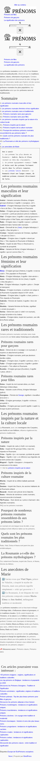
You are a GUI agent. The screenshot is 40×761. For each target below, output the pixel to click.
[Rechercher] (20, 23)
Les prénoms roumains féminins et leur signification (20, 108)
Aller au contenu (20, 5)
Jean (20, 227)
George (21, 395)
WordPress (27, 756)
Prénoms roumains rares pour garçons (17, 114)
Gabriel (3, 206)
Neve (10, 756)
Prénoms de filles (10, 15)
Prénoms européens (26, 752)
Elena (2, 271)
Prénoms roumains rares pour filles (16, 117)
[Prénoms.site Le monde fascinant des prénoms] (20, 9)
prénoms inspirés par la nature (19, 468)
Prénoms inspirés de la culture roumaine (17, 128)
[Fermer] (20, 30)
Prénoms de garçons (11, 17)
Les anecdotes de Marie (10, 147)
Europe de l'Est (13, 752)
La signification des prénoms (14, 20)
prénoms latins (15, 171)
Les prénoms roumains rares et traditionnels (18, 111)
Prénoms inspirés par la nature (14, 125)
